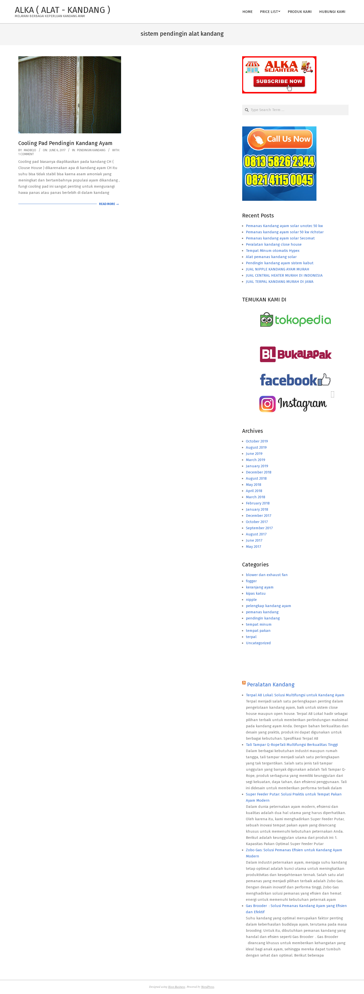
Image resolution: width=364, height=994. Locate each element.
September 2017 (259, 528)
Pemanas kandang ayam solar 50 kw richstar (285, 232)
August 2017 (256, 534)
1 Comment (26, 154)
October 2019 (257, 441)
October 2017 (257, 522)
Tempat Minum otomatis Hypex (272, 250)
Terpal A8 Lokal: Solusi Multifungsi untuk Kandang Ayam (295, 695)
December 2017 (258, 515)
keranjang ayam (260, 587)
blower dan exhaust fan (267, 575)
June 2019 (254, 453)
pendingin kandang (91, 150)
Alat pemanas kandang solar (271, 257)
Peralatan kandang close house (274, 244)
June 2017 (254, 540)
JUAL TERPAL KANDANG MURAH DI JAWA (279, 281)
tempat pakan (258, 630)
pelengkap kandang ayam (268, 606)
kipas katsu (256, 593)
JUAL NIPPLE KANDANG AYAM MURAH (277, 269)
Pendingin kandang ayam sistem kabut (279, 263)
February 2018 (258, 503)
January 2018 (257, 509)
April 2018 (254, 491)
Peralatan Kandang (270, 684)
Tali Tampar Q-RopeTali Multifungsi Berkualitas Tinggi (292, 744)
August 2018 (256, 478)
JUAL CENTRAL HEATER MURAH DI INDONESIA (284, 275)
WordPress (207, 987)
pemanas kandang (262, 612)
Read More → (109, 204)
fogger (251, 581)
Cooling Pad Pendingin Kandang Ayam (65, 143)
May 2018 (253, 484)
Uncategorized (258, 643)
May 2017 (253, 546)
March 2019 (255, 460)
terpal (251, 637)
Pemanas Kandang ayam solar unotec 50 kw (284, 226)
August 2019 (256, 447)
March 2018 (255, 497)
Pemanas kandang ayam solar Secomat (280, 238)
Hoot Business (176, 987)
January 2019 (257, 466)
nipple (251, 599)
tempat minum (259, 624)
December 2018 (258, 472)
